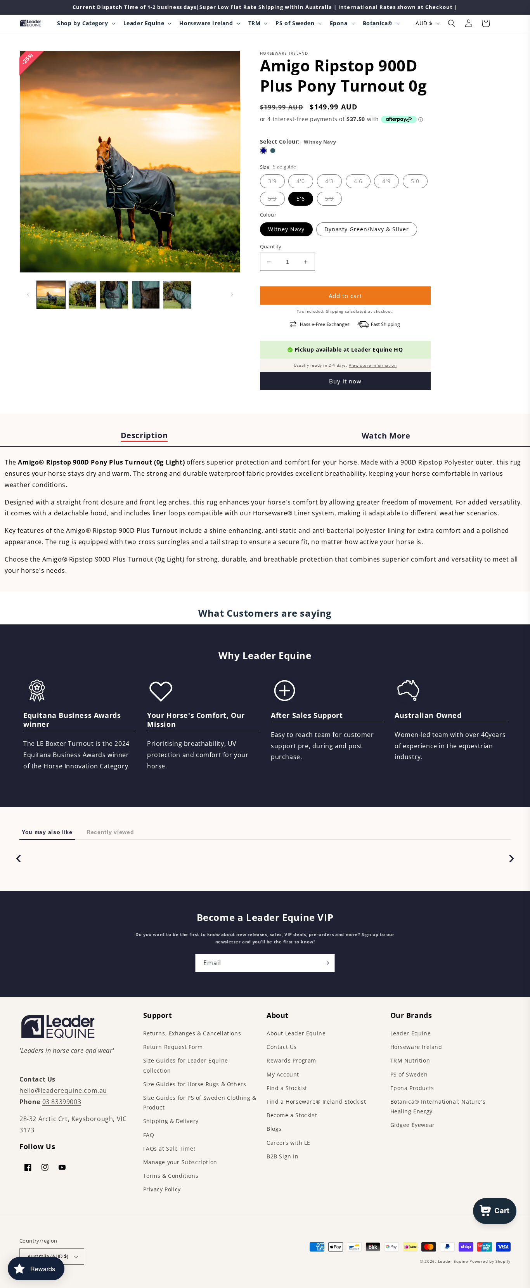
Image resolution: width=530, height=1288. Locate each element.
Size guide (284, 166)
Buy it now (345, 381)
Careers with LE (288, 1142)
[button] (85, 23)
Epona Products (412, 1088)
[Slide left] (27, 294)
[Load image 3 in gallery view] (114, 295)
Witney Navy (286, 229)
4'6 (358, 181)
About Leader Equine (296, 1033)
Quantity (271, 246)
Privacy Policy (162, 1189)
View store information (373, 365)
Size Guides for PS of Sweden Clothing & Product (199, 1102)
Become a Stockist (292, 1115)
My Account (283, 1074)
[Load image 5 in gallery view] (177, 295)
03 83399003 (61, 1101)
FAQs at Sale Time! (169, 1148)
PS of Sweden (409, 1074)
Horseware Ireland (416, 1047)
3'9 (272, 181)
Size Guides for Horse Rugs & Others (194, 1084)
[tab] (144, 435)
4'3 (329, 181)
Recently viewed (110, 832)
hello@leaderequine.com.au (63, 1090)
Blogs (274, 1128)
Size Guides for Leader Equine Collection (185, 1065)
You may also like (47, 832)
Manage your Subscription (180, 1162)
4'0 (300, 181)
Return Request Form (173, 1047)
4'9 (386, 181)
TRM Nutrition (410, 1060)
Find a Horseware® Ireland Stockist (316, 1101)
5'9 (329, 198)
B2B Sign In (283, 1156)
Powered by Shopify (490, 1261)
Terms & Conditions (171, 1175)
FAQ (148, 1135)
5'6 (300, 198)
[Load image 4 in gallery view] (146, 295)
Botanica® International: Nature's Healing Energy (438, 1106)
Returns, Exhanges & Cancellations (192, 1033)
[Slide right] (232, 294)
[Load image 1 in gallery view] (50, 295)
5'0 (415, 181)
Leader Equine (410, 1033)
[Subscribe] (325, 963)
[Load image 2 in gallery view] (82, 295)
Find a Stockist (287, 1088)
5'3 (272, 198)
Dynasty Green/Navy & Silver (366, 229)
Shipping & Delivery (171, 1121)
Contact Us (282, 1047)
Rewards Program (291, 1060)
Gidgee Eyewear (412, 1125)
